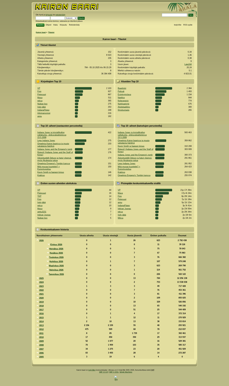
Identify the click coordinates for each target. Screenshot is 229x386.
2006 (41, 353)
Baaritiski (122, 88)
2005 (41, 357)
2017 (41, 310)
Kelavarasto (123, 101)
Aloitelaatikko (124, 107)
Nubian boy (42, 104)
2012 (41, 329)
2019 (41, 302)
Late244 (188, 64)
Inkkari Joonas (44, 215)
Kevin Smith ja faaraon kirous (50, 172)
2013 (41, 325)
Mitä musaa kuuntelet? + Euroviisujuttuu (48, 167)
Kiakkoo (41, 175)
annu (39, 116)
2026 (41, 240)
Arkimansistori (43, 113)
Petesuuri (41, 94)
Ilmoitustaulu (123, 110)
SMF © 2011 (114, 372)
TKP (39, 196)
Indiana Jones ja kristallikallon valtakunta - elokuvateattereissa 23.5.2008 (51, 135)
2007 (41, 349)
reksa (39, 101)
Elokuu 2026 (56, 244)
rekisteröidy (60, 15)
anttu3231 (41, 212)
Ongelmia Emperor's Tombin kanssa (53, 163)
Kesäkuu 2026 (56, 253)
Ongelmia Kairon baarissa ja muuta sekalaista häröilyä (53, 144)
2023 (41, 286)
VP (38, 88)
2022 (41, 290)
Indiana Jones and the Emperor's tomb (54, 149)
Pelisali (121, 91)
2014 (41, 321)
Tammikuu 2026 (56, 274)
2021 (41, 294)
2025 (41, 278)
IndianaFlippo (43, 110)
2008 (41, 345)
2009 (41, 341)
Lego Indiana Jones (46, 140)
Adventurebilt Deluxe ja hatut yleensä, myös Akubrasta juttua (54, 159)
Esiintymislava (124, 94)
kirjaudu (49, 15)
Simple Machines (125, 372)
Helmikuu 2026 (56, 270)
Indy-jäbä (41, 107)
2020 (41, 298)
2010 (41, 337)
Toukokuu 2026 (56, 257)
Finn (39, 91)
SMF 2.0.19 (103, 372)
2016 (41, 313)
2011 (41, 333)
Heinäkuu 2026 (56, 249)
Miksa (120, 218)
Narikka (121, 97)
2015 (41, 317)
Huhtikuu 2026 (56, 261)
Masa (39, 97)
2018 (41, 306)
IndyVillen (91, 370)
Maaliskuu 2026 (56, 266)
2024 (41, 282)
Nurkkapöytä (123, 104)
